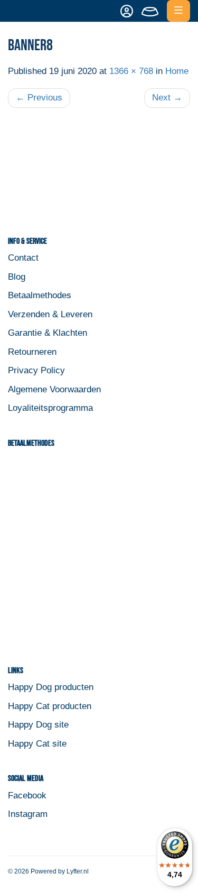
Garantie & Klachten (47, 333)
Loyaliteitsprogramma (50, 408)
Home (176, 71)
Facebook (27, 795)
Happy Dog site (38, 725)
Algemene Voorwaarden (54, 389)
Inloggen (124, 11)
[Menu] (179, 11)
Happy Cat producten (49, 706)
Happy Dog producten (50, 687)
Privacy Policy (36, 370)
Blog (16, 277)
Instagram (28, 814)
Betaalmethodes (39, 295)
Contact (23, 258)
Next (167, 98)
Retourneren (32, 352)
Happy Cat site (37, 744)
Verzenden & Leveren (50, 314)
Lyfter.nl (78, 871)
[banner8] (99, 169)
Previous (39, 98)
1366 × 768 (131, 71)
